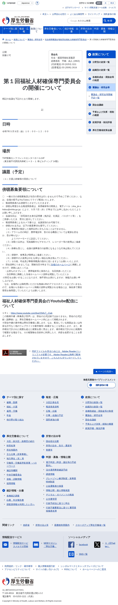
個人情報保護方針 (46, 566)
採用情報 (11, 483)
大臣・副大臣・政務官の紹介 (21, 441)
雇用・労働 (12, 411)
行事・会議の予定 (54, 415)
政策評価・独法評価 (102, 122)
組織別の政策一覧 (101, 70)
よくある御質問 (77, 14)
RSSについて (70, 569)
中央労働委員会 (14, 475)
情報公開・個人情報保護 (58, 490)
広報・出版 (51, 411)
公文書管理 (51, 499)
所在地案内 (12, 450)
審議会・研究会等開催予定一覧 (101, 96)
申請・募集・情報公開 (58, 457)
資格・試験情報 (14, 479)
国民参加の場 (110, 14)
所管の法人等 (41, 525)
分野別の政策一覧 (101, 62)
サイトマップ (94, 14)
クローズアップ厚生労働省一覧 (90, 525)
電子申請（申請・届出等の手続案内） (61, 464)
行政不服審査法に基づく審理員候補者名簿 (61, 509)
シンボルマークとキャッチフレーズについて (82, 566)
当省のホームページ (60, 264)
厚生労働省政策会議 (102, 130)
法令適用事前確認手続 (56, 470)
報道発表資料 (52, 406)
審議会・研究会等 (101, 87)
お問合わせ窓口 (59, 14)
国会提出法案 (52, 441)
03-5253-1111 (19, 596)
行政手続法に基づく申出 (58, 503)
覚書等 (49, 450)
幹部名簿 (11, 445)
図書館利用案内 (61, 525)
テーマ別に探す (15, 397)
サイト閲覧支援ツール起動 (96, 7)
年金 (9, 415)
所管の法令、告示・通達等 (59, 445)
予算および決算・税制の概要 (103, 113)
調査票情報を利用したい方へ (21, 504)
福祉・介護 (12, 406)
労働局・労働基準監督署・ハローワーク (22, 464)
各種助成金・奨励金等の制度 (103, 78)
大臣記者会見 (52, 402)
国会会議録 (97, 105)
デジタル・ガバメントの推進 (60, 494)
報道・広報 (52, 397)
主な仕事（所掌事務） (17, 454)
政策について (100, 54)
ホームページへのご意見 (94, 569)
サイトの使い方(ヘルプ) (47, 569)
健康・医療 (12, 402)
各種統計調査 (13, 495)
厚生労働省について (18, 436)
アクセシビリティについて (17, 569)
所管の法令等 (53, 436)
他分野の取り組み (15, 419)
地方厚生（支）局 (15, 458)
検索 (110, 20)
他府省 (26, 525)
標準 (99, 3)
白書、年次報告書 (15, 500)
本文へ (45, 14)
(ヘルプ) (112, 7)
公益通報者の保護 (54, 486)
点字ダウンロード (72, 7)
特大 (112, 3)
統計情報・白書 (15, 490)
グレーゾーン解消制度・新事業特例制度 (61, 480)
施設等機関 (12, 470)
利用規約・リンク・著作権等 (19, 566)
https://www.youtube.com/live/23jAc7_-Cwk (31, 313)
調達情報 (50, 474)
